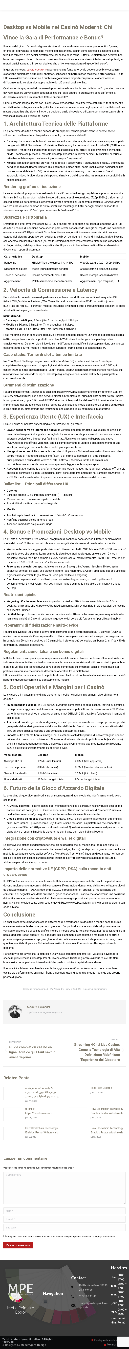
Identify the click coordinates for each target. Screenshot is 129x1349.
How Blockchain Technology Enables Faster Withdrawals (107, 1111)
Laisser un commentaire (95, 989)
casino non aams (37, 69)
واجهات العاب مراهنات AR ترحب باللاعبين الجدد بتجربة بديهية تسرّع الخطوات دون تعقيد (42, 1092)
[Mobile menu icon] (122, 5)
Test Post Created (101, 1087)
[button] (45, 1301)
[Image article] (12, 1093)
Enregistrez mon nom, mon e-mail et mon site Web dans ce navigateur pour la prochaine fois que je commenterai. (61, 1236)
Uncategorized (40, 989)
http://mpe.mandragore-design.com (44, 1012)
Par (57, 989)
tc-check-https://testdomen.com (38, 1111)
